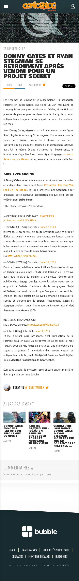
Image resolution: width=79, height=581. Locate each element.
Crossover (50, 185)
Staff (12, 550)
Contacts (17, 557)
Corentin (18, 388)
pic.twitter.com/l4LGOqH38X (19, 220)
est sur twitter (35, 388)
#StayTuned (47, 215)
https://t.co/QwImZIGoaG (22, 256)
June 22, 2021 (48, 227)
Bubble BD (61, 557)
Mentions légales (39, 557)
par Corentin (35, 85)
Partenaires (29, 550)
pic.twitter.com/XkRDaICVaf (43, 324)
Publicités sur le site (56, 550)
